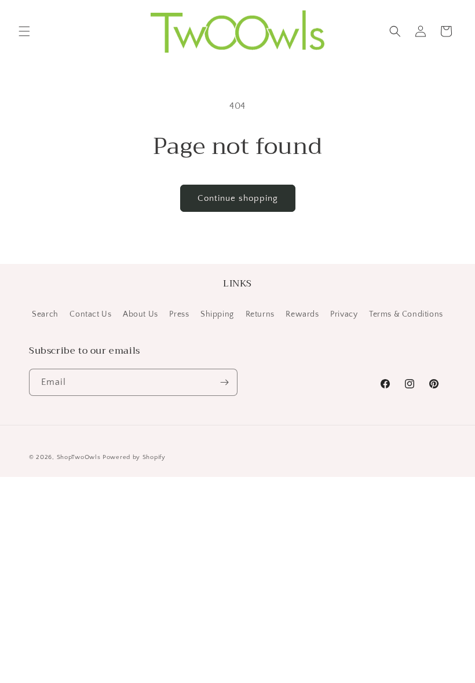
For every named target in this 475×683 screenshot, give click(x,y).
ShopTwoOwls (80, 457)
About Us (140, 314)
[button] (24, 31)
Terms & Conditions (406, 314)
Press (179, 314)
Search (45, 314)
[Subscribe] (224, 382)
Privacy (343, 314)
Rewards (302, 314)
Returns (260, 314)
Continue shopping (238, 198)
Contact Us (90, 314)
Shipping (217, 314)
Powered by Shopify (134, 457)
